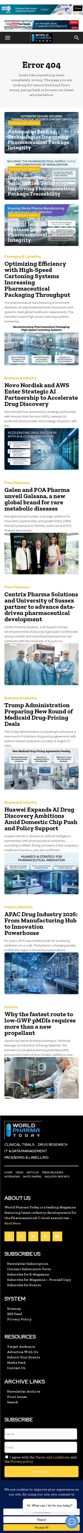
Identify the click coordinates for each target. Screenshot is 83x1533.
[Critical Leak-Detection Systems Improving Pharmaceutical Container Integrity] (41, 225)
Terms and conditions (52, 1457)
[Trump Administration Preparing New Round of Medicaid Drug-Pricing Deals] (41, 769)
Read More (12, 1223)
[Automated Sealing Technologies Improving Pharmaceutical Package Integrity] (41, 133)
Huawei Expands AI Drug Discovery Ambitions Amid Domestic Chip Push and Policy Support (40, 819)
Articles (10, 1007)
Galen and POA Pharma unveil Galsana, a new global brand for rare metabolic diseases (37, 499)
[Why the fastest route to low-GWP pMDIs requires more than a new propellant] (41, 1078)
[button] (7, 38)
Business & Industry (20, 378)
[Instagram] (21, 1236)
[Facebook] (9, 1236)
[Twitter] (45, 1236)
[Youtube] (57, 1236)
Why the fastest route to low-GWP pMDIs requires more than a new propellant (40, 1023)
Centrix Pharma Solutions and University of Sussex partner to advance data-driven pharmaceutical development (41, 607)
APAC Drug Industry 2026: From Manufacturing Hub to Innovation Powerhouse (40, 923)
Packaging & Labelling (24, 123)
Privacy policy (21, 1461)
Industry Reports (18, 907)
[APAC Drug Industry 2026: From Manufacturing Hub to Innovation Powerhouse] (41, 973)
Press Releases (17, 483)
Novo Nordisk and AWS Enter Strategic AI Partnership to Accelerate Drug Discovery (41, 394)
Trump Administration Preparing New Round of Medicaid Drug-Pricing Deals (38, 714)
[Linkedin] (33, 1236)
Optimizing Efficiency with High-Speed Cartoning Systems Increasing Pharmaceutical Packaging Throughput (37, 279)
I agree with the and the (40, 1459)
